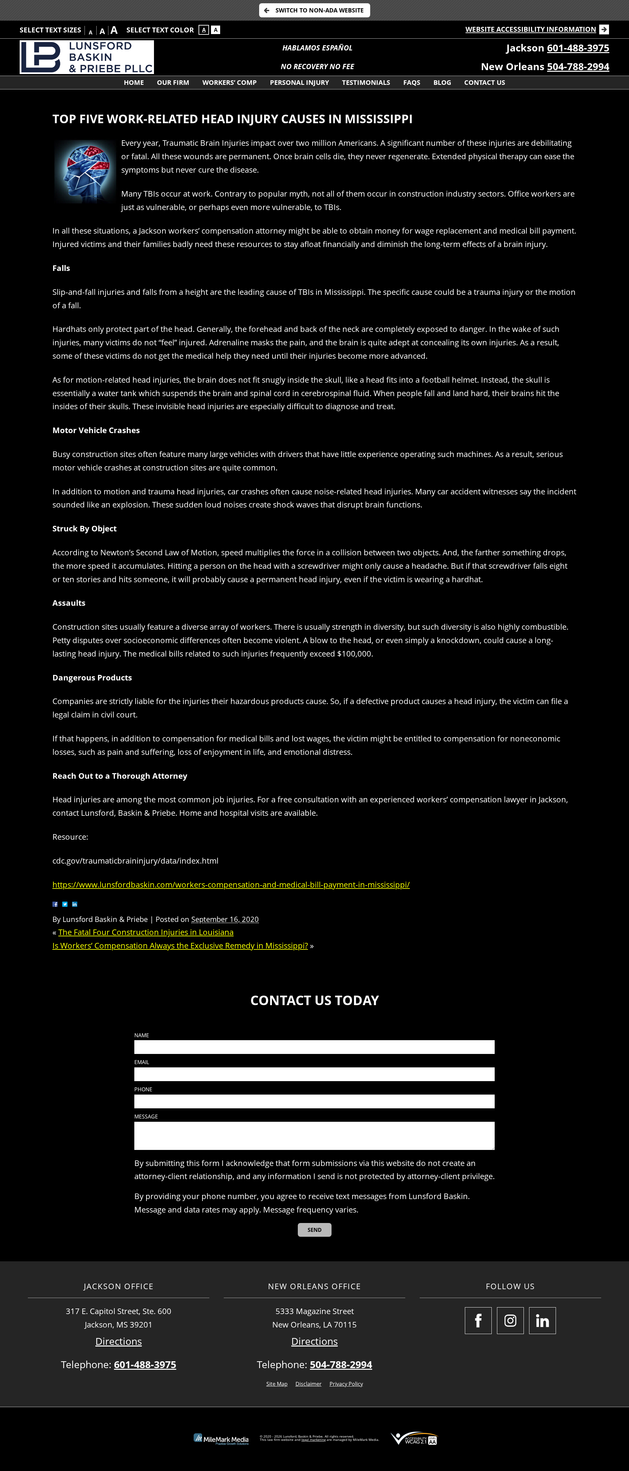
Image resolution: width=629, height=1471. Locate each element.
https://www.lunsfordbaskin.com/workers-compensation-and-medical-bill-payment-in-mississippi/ (231, 884)
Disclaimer (308, 1383)
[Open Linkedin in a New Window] (542, 1320)
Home (134, 82)
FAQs (411, 82)
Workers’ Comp (229, 82)
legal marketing (313, 1439)
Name (141, 1035)
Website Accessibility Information (531, 29)
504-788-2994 (578, 66)
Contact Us (484, 82)
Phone (143, 1089)
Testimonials (366, 82)
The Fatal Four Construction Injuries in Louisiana (146, 932)
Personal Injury (299, 82)
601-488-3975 (578, 47)
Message (146, 1116)
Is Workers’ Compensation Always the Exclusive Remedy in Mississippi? (180, 945)
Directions (118, 1341)
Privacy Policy (346, 1383)
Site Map (277, 1383)
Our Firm (173, 82)
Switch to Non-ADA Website (320, 10)
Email (141, 1062)
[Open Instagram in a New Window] (510, 1320)
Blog (442, 82)
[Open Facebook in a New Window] (478, 1320)
